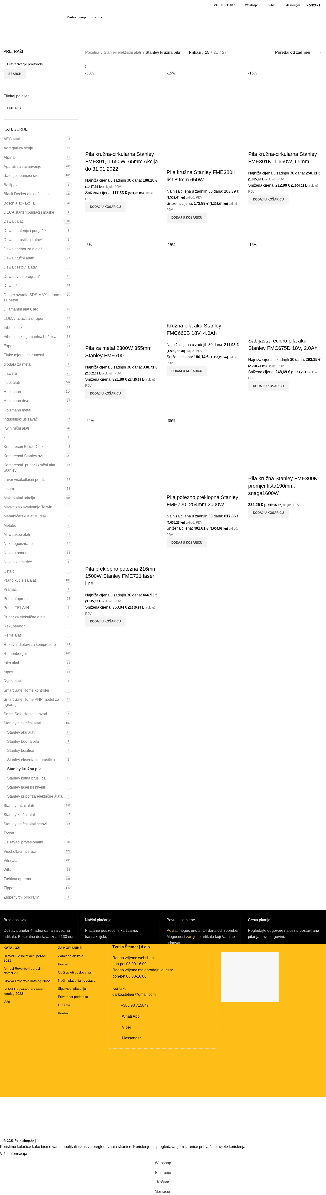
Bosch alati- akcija (19, 203)
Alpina (9, 157)
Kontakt (63, 1013)
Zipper (9, 888)
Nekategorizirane (18, 544)
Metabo (10, 525)
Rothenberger (15, 654)
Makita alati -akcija (19, 498)
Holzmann (12, 392)
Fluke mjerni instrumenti (24, 355)
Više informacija (13, 1154)
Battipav (10, 185)
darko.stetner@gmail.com (134, 994)
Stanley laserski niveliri (26, 787)
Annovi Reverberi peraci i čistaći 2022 (23, 971)
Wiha (8, 870)
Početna (92, 52)
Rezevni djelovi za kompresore (30, 644)
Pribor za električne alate (25, 617)
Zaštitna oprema (17, 879)
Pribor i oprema (17, 599)
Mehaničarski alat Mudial (25, 516)
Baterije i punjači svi (21, 176)
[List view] (238, 52)
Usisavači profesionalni (23, 842)
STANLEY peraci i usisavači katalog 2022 (24, 991)
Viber (271, 5)
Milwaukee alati (17, 534)
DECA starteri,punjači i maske (29, 212)
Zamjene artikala (70, 956)
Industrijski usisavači (21, 419)
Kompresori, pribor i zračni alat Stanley (29, 467)
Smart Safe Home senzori (25, 714)
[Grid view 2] (247, 52)
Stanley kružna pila (24, 769)
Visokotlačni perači (20, 851)
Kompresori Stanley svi (23, 456)
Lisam (9, 489)
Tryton (9, 833)
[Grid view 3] (256, 52)
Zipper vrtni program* (21, 897)
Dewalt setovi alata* (20, 267)
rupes (8, 672)
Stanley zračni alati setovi (25, 824)
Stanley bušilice (20, 750)
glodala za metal (18, 364)
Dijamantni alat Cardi (21, 309)
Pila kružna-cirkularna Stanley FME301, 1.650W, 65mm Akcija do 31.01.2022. (121, 161)
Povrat (172, 930)
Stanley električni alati (22, 723)
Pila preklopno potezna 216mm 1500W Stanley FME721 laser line (121, 576)
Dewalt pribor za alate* (23, 249)
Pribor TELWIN (16, 608)
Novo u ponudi (16, 553)
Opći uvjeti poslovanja (74, 972)
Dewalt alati (14, 221)
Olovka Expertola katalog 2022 (27, 981)
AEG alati (12, 139)
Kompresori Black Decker (25, 447)
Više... (8, 1002)
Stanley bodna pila (23, 741)
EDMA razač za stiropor (23, 318)
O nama (64, 1005)
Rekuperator (14, 626)
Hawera (10, 373)
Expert (9, 346)
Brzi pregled (91, 218)
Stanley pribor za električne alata (35, 796)
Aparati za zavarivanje (22, 166)
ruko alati (11, 663)
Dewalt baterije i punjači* (25, 231)
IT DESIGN (45, 1140)
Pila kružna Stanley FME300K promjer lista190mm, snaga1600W (282, 485)
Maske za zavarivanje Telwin (28, 507)
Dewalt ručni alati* (19, 258)
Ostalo (9, 571)
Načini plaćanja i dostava (76, 980)
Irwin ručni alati (16, 428)
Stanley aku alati (21, 732)
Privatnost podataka (73, 997)
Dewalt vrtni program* (22, 276)
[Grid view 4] (265, 52)
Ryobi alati (13, 681)
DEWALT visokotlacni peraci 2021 (25, 958)
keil (7, 438)
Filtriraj (14, 108)
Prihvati (38, 1154)
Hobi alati (12, 382)
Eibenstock (13, 328)
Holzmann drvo (16, 401)
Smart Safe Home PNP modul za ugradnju (31, 702)
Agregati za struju (18, 148)
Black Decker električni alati (27, 194)
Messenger (292, 5)
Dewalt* (10, 286)
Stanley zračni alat (19, 815)
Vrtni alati (11, 860)
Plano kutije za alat (20, 580)
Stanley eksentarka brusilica (31, 760)
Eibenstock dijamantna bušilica (30, 337)
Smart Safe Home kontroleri (27, 690)
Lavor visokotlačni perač (24, 480)
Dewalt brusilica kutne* (23, 240)
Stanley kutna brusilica (26, 778)
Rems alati (13, 635)
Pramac (10, 589)
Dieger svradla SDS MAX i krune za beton (31, 297)
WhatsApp (251, 5)
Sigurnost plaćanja (72, 988)
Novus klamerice (18, 562)
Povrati (63, 964)
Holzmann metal (17, 410)
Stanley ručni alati (19, 806)
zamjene (193, 937)
